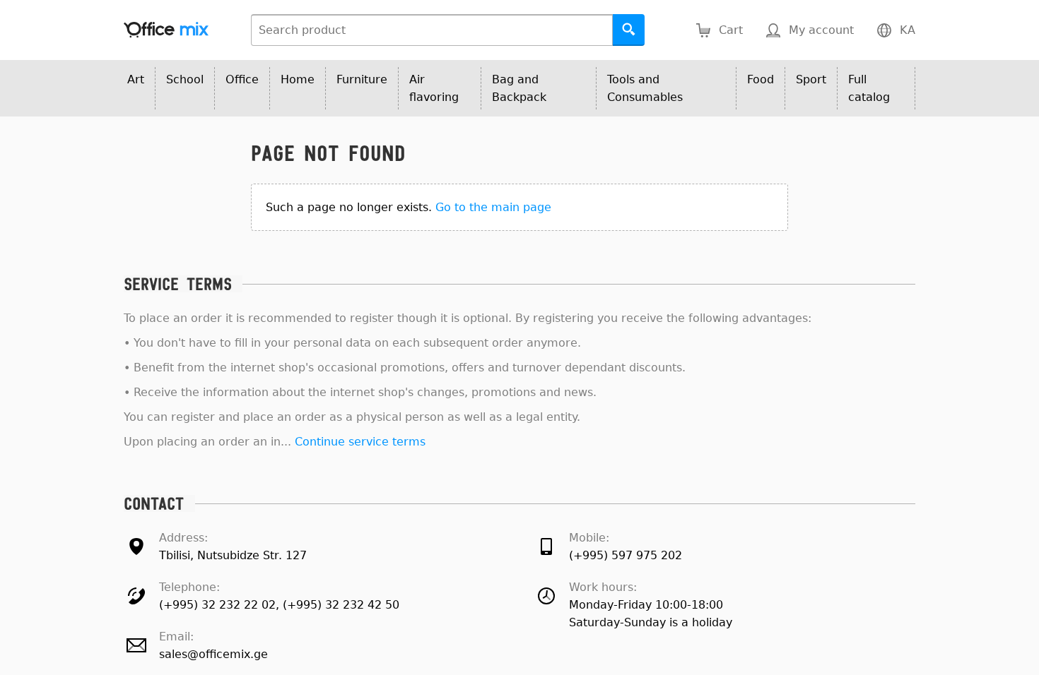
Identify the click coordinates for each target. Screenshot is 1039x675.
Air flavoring (434, 88)
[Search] (629, 30)
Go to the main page (493, 207)
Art (135, 79)
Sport (811, 79)
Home (298, 79)
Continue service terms (360, 441)
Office (242, 79)
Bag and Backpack (519, 88)
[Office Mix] (166, 30)
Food (760, 79)
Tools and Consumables (645, 88)
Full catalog (869, 88)
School (185, 79)
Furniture (361, 79)
